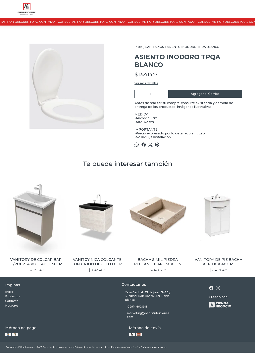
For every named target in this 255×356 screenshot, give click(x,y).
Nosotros (12, 305)
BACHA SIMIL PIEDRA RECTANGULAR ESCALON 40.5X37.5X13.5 (157, 261)
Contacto (11, 301)
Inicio (9, 292)
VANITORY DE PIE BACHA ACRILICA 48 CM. (218, 261)
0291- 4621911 (137, 306)
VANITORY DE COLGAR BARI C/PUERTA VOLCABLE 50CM (36, 261)
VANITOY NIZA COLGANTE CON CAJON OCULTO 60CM (97, 261)
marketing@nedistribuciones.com (148, 315)
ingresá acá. (133, 347)
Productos (12, 296)
